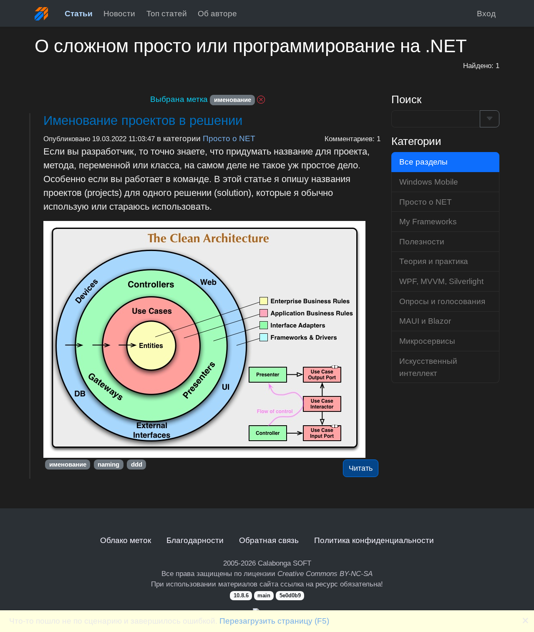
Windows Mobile (428, 181)
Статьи (79, 13)
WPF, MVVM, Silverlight (441, 281)
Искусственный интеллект (428, 367)
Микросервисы (427, 340)
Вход (486, 13)
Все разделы (423, 161)
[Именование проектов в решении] (212, 339)
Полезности (421, 241)
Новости (119, 13)
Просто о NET (229, 138)
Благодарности (195, 540)
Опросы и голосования (442, 301)
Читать (361, 468)
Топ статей (166, 13)
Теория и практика (433, 261)
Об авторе (217, 13)
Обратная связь (269, 540)
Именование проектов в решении (142, 120)
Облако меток (125, 540)
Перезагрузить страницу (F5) (274, 620)
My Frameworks (428, 221)
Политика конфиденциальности (374, 540)
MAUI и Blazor (425, 320)
